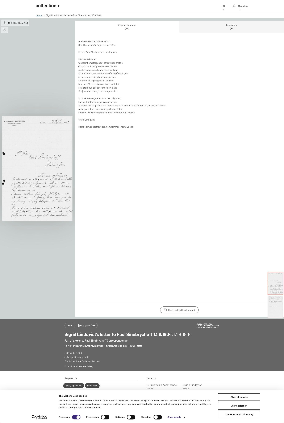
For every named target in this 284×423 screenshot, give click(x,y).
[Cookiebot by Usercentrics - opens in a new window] (39, 417)
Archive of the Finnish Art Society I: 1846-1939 (114, 345)
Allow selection (239, 405)
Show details (174, 417)
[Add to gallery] (4, 30)
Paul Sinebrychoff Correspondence (106, 340)
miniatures (92, 385)
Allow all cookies (239, 397)
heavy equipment (74, 385)
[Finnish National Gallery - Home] (47, 6)
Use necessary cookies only (239, 414)
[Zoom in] (37, 168)
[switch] (105, 417)
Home (39, 15)
